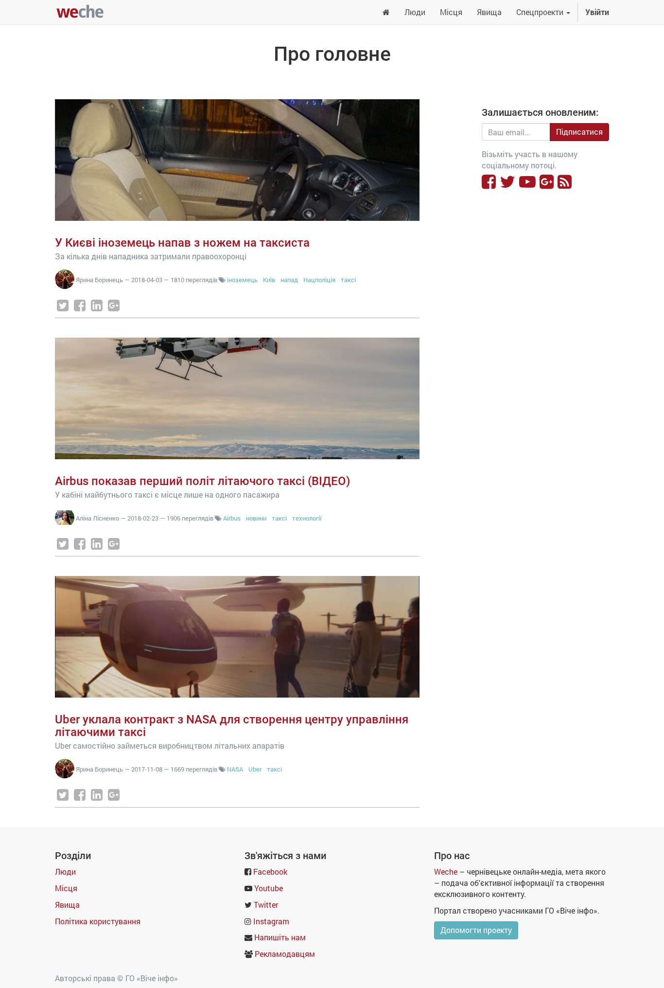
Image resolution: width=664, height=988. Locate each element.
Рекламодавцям (285, 954)
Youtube (268, 888)
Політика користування (97, 921)
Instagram (271, 921)
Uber (255, 769)
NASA (235, 769)
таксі (348, 279)
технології (306, 518)
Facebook (270, 871)
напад (289, 279)
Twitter (266, 904)
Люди (65, 871)
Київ (269, 279)
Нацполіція (319, 279)
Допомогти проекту (476, 930)
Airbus (232, 518)
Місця (66, 888)
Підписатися (579, 131)
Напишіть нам (280, 937)
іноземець (242, 279)
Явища (67, 904)
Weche (445, 871)
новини (256, 518)
